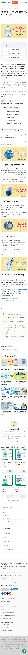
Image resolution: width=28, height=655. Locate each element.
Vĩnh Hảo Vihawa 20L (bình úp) (6, 463)
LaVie (20, 646)
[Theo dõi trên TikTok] (14, 441)
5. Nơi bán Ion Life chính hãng (12, 123)
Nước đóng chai (10, 646)
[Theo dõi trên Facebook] (11, 441)
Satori (3, 648)
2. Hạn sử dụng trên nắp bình (12, 114)
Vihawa (16, 646)
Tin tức (14, 651)
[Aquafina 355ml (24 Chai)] (20, 480)
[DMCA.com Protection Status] (5, 589)
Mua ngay (10, 471)
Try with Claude (15, 53)
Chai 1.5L (20, 650)
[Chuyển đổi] (11, 533)
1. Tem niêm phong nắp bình (12, 111)
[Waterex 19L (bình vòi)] (7, 480)
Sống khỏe (6, 515)
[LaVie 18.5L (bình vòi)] (20, 454)
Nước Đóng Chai (7, 541)
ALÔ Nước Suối (20, 20)
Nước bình (15, 349)
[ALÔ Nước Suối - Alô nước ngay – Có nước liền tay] (6, 2)
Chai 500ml (14, 650)
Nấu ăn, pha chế (7, 518)
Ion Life (7, 303)
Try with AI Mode (15, 57)
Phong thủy (6, 521)
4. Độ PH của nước (9, 120)
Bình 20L (3, 646)
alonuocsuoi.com (10, 578)
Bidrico (7, 648)
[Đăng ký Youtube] (17, 441)
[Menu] (26, 2)
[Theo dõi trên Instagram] (5, 593)
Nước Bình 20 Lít (7, 537)
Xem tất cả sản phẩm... (14, 500)
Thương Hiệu (6, 533)
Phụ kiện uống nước (8, 549)
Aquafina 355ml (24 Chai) (20, 488)
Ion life (8, 349)
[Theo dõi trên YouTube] (10, 593)
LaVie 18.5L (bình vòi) (20, 462)
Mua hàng (14, 8)
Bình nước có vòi (19, 648)
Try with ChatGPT (15, 49)
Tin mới (9, 8)
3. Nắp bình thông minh (11, 117)
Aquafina (12, 648)
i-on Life (24, 646)
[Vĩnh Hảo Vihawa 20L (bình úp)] (7, 454)
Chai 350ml (8, 650)
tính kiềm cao (23, 84)
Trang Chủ (4, 8)
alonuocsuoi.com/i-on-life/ (8, 300)
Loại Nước (5, 545)
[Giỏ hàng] (22, 2)
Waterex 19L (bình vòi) (6, 488)
